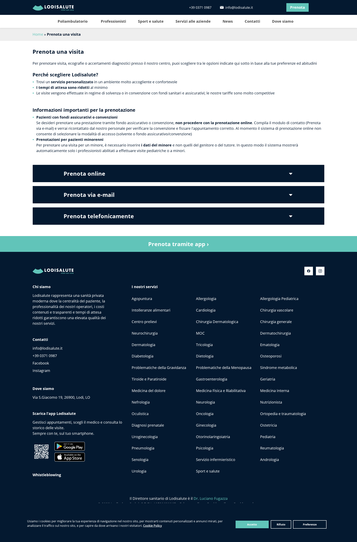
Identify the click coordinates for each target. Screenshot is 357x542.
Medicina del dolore (148, 390)
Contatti (252, 21)
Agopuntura (142, 298)
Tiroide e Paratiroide (149, 379)
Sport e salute (151, 21)
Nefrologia (141, 402)
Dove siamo (282, 21)
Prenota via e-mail (89, 195)
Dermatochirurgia (275, 333)
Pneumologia (143, 448)
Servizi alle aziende (193, 21)
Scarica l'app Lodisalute (54, 413)
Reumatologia (272, 448)
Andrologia (269, 459)
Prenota (297, 7)
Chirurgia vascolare (276, 310)
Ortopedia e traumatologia (283, 413)
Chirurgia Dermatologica (217, 321)
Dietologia (204, 356)
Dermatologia (143, 344)
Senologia (140, 459)
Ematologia (269, 344)
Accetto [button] (252, 524)
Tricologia (204, 344)
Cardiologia (206, 310)
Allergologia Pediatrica (279, 298)
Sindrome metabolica (278, 367)
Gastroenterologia (211, 379)
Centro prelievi (144, 321)
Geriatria (267, 379)
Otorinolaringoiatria (213, 436)
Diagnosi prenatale (148, 425)
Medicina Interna (274, 390)
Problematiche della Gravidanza (159, 367)
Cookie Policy (152, 526)
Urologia (139, 471)
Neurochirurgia (145, 333)
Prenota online (84, 173)
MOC (200, 333)
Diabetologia (142, 356)
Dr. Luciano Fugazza (211, 498)
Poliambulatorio (73, 21)
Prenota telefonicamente (99, 216)
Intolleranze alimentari (151, 310)
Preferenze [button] (310, 524)
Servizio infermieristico (215, 459)
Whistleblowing (47, 474)
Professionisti (113, 21)
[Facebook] (265, 7)
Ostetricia (268, 425)
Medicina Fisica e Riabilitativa (221, 390)
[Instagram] (276, 7)
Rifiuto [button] (281, 524)
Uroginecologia (145, 436)
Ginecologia (206, 425)
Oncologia (204, 413)
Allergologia (206, 298)
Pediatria (267, 436)
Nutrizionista (271, 402)
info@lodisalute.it (238, 7)
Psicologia (204, 448)
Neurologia (205, 402)
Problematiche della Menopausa (223, 367)
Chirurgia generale (276, 321)
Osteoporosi (271, 356)
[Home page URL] (57, 7)
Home (38, 34)
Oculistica (140, 413)
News (228, 21)
